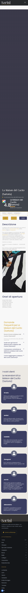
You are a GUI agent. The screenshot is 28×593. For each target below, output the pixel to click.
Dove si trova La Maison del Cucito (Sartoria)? (12, 335)
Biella (14, 555)
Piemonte (4, 582)
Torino (14, 540)
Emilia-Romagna (6, 580)
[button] (14, 218)
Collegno (14, 557)
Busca (14, 552)
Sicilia (3, 588)
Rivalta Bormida (14, 563)
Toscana (4, 585)
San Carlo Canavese (14, 547)
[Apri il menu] (24, 2)
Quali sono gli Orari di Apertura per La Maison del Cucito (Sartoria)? (12, 344)
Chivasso (14, 545)
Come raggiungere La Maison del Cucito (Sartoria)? (13, 356)
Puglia (3, 590)
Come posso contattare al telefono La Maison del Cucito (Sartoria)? (13, 351)
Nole (14, 542)
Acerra (4, 230)
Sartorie (10, 213)
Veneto (3, 575)
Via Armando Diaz (14, 229)
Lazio (3, 572)
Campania (17, 213)
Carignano (14, 550)
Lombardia (4, 570)
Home (4, 213)
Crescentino (14, 560)
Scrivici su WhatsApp (10, 532)
